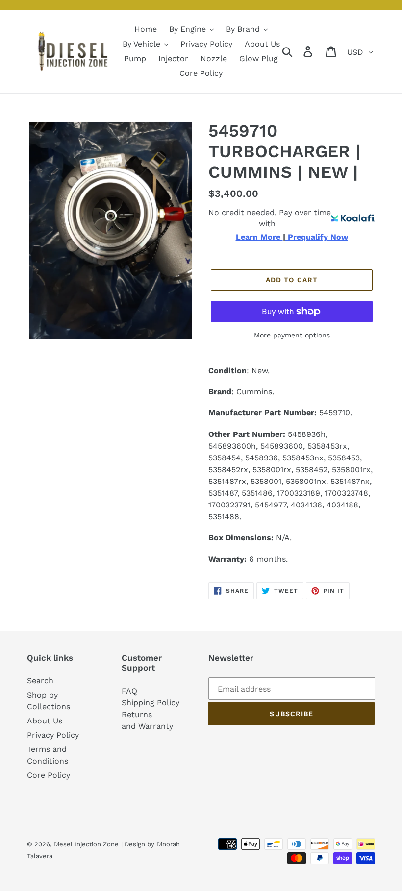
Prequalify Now (316, 237)
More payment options (292, 335)
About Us (44, 720)
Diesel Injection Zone (86, 844)
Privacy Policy (53, 735)
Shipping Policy (150, 702)
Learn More (259, 237)
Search (40, 680)
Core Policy (48, 775)
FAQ (129, 691)
